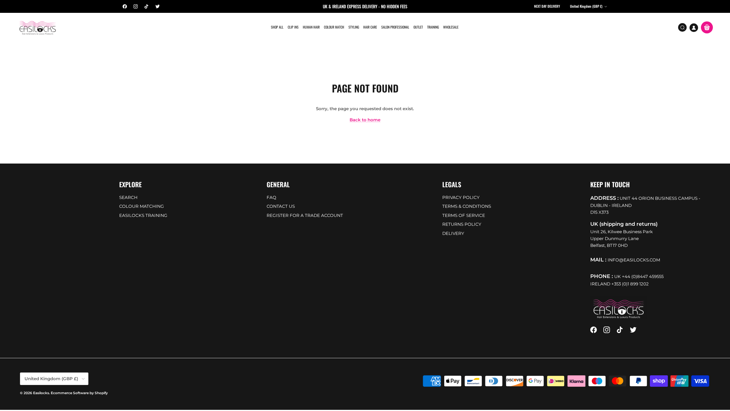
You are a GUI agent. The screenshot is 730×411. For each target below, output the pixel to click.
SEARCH (128, 197)
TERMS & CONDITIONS (466, 206)
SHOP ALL (277, 27)
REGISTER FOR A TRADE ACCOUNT (305, 215)
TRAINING (433, 27)
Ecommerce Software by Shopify (79, 393)
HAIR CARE (370, 27)
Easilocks (41, 393)
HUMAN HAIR (311, 27)
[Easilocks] (37, 28)
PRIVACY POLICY (461, 197)
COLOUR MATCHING (141, 206)
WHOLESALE (451, 27)
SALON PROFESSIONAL (395, 27)
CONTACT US (281, 206)
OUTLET (418, 27)
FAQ (271, 197)
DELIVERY (453, 233)
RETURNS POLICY (461, 224)
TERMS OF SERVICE (463, 215)
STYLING (353, 27)
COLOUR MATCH (334, 27)
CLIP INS (293, 27)
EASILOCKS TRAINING (143, 215)
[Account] (694, 27)
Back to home (365, 119)
